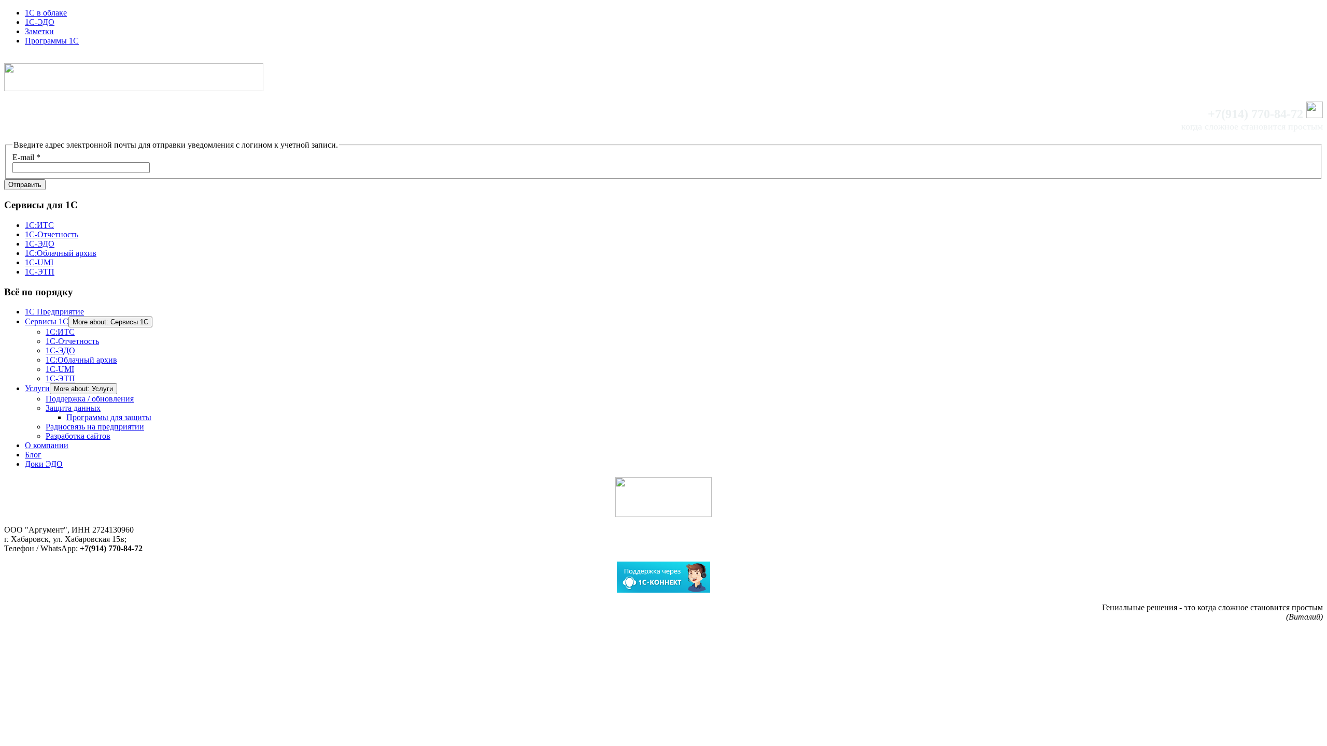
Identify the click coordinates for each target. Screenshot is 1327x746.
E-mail (26, 157)
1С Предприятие (54, 311)
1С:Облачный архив (60, 253)
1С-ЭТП (39, 271)
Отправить (24, 185)
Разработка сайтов (78, 436)
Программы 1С (52, 40)
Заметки (39, 31)
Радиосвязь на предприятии (95, 426)
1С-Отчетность (51, 234)
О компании (46, 445)
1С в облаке (46, 12)
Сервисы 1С (46, 321)
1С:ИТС (39, 225)
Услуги (37, 388)
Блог (33, 454)
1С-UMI (39, 262)
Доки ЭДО (44, 464)
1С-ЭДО (39, 22)
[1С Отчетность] (663, 497)
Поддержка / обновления (90, 398)
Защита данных (73, 408)
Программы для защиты (108, 417)
